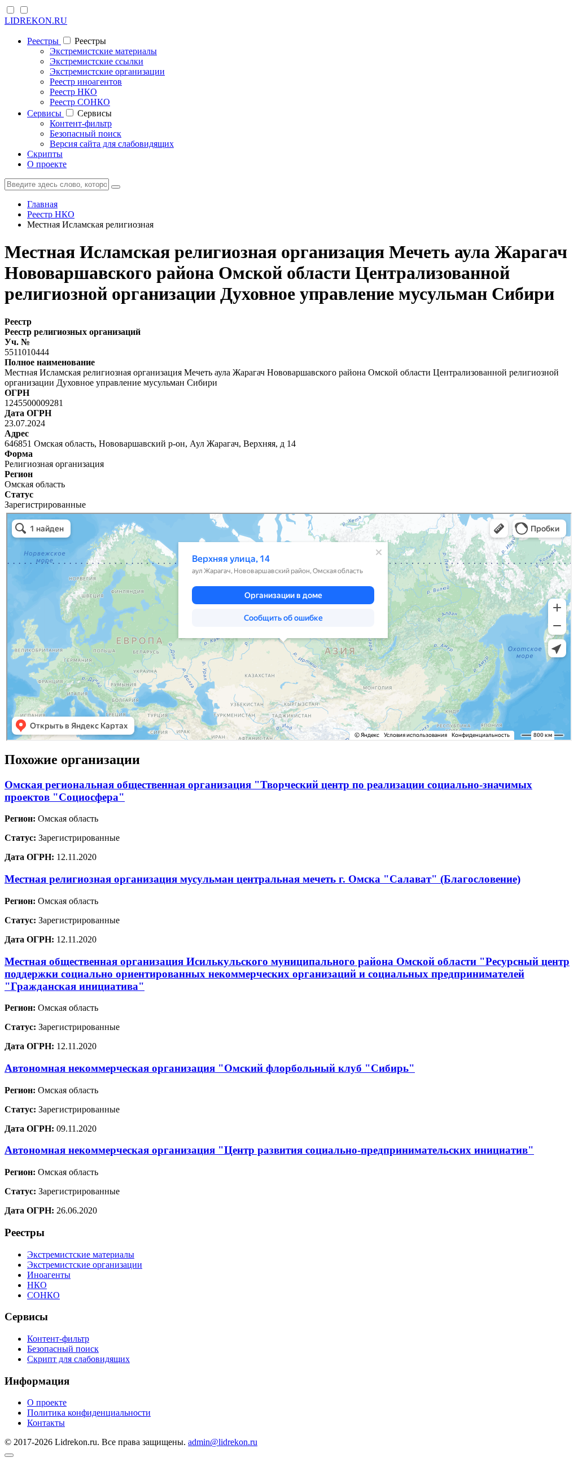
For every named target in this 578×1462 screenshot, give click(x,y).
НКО (37, 1285)
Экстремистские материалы (103, 51)
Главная (42, 204)
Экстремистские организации (107, 71)
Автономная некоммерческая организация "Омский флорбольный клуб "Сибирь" (210, 1068)
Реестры (44, 41)
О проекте (47, 164)
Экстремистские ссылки (96, 61)
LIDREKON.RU (36, 20)
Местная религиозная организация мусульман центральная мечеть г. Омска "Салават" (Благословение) (262, 879)
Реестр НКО (73, 92)
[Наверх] (9, 1455)
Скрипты (45, 154)
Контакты (46, 1423)
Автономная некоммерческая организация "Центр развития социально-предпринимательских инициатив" (269, 1150)
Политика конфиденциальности (89, 1412)
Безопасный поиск (85, 133)
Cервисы (45, 113)
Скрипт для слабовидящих (78, 1359)
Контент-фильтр (81, 123)
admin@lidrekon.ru (222, 1442)
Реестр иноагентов (86, 81)
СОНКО (43, 1295)
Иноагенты (49, 1275)
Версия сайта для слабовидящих (112, 144)
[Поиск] (115, 187)
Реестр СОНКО (80, 102)
